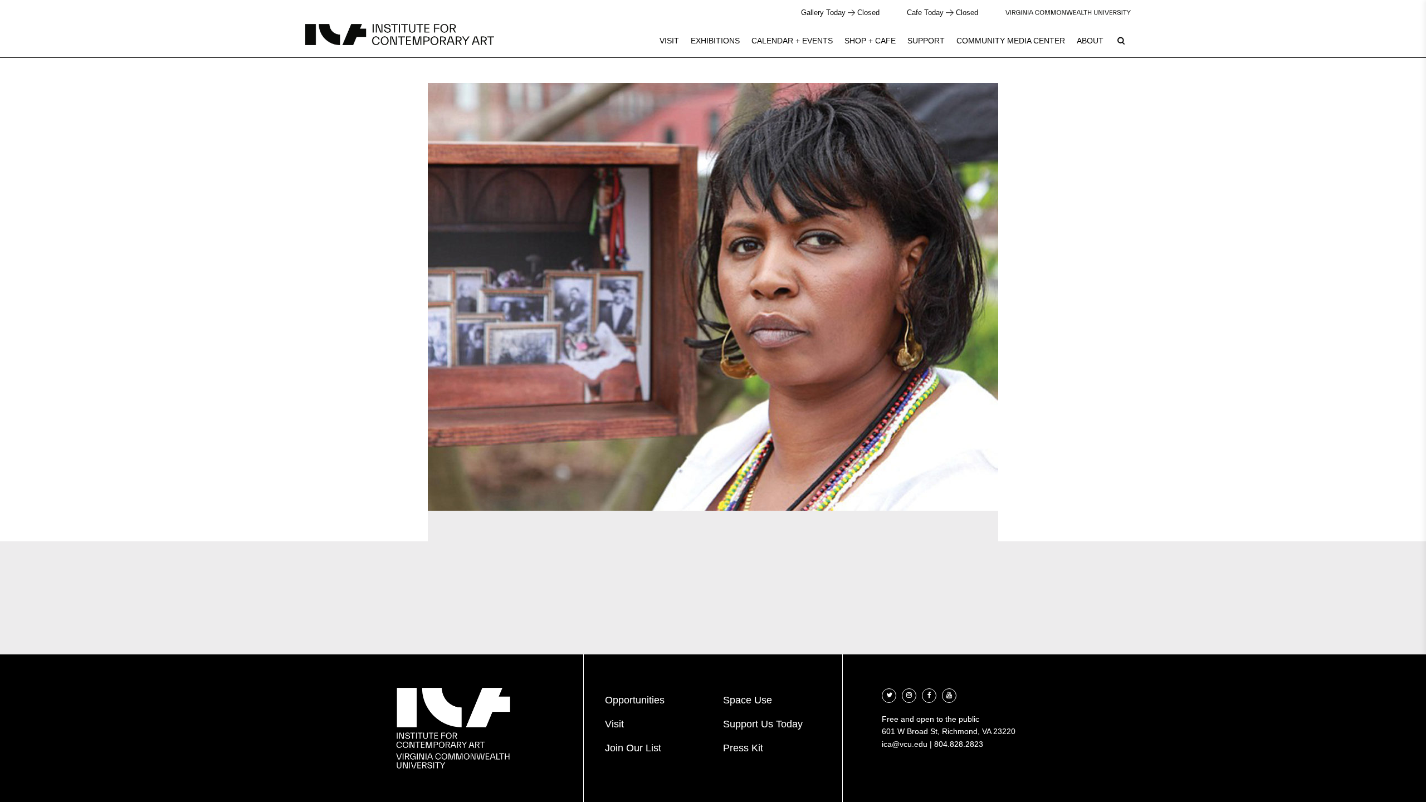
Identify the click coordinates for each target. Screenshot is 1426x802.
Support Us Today (763, 724)
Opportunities (635, 700)
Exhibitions (715, 40)
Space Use (747, 700)
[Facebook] (929, 694)
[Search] (1121, 40)
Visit (669, 40)
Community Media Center (1010, 40)
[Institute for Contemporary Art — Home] (399, 34)
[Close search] (1391, 38)
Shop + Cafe (870, 40)
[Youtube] (949, 694)
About (1090, 40)
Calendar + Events (792, 40)
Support (926, 40)
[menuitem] (669, 40)
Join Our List (633, 748)
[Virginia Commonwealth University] (1068, 12)
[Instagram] (909, 694)
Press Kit (743, 748)
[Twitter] (889, 694)
